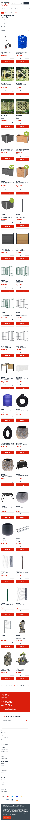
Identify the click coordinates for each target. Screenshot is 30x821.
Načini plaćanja (4, 758)
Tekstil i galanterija (19, 8)
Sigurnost (3, 739)
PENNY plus (11, 12)
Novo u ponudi (4, 768)
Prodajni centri (4, 770)
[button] (2, 5)
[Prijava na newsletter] (25, 720)
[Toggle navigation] (2, 3)
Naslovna (6, 12)
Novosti (2, 772)
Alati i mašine (3, 8)
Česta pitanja (3, 732)
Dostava (2, 756)
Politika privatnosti (4, 744)
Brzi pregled (7, 73)
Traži (26, 3)
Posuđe (10, 8)
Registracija (3, 735)
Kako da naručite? (4, 737)
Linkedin (2, 782)
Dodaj (7, 61)
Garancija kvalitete (4, 751)
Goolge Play (3, 789)
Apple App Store (4, 791)
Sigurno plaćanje (4, 749)
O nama (2, 763)
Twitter (2, 784)
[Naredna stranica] (28, 685)
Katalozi (2, 775)
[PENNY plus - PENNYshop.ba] (7, 3)
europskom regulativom (8, 807)
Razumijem (6, 817)
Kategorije (3, 765)
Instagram (3, 786)
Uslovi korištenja (4, 742)
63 (21, 685)
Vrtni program (17, 12)
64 (23, 685)
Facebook (3, 779)
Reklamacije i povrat (5, 753)
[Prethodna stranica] (1, 685)
